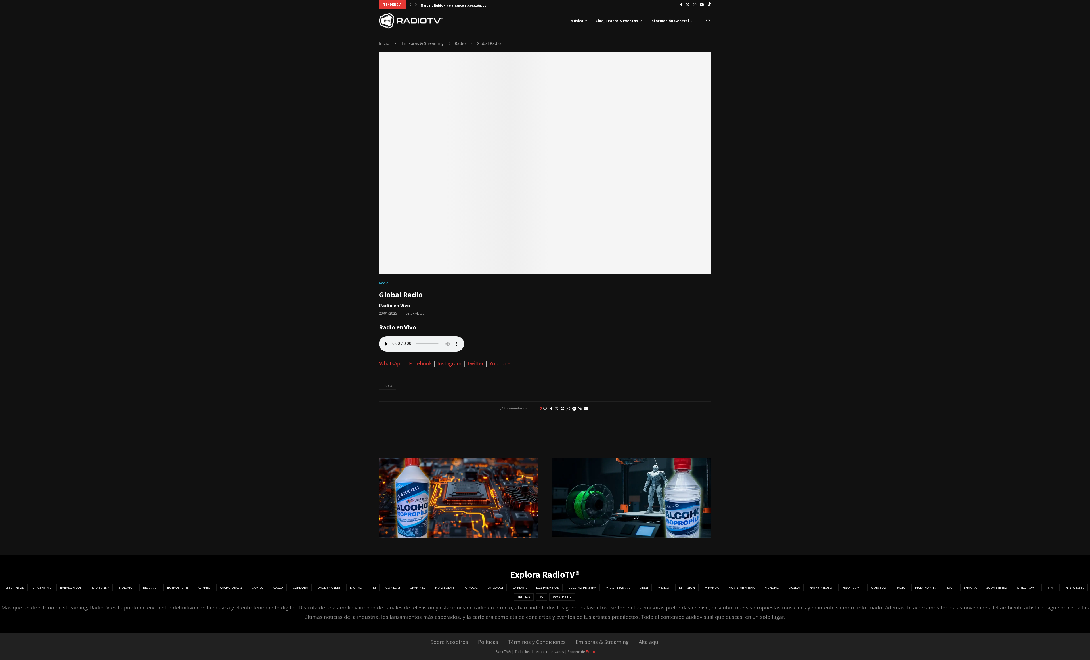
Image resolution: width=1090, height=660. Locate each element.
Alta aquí (649, 641)
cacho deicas (231, 587)
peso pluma (851, 587)
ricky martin (925, 587)
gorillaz (392, 587)
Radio (460, 43)
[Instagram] (694, 4)
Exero (590, 651)
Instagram (449, 363)
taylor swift (1027, 587)
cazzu (278, 587)
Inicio (384, 43)
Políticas (488, 641)
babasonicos (71, 587)
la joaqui (495, 587)
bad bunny (100, 587)
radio (387, 386)
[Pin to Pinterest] (562, 408)
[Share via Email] (586, 408)
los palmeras (547, 587)
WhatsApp (391, 363)
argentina (42, 587)
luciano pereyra (582, 587)
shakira (970, 587)
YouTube (499, 363)
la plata (520, 587)
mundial (771, 587)
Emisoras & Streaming (423, 43)
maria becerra (618, 587)
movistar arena (741, 587)
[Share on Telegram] (574, 408)
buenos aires (178, 587)
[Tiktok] (709, 4)
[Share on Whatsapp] (568, 408)
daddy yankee (329, 587)
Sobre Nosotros (449, 641)
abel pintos (14, 587)
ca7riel (204, 587)
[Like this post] (545, 408)
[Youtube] (702, 4)
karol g (471, 587)
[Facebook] (681, 4)
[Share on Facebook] (551, 408)
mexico (663, 587)
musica (794, 587)
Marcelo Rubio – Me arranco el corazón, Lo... (455, 5)
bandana (126, 587)
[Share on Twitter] (557, 408)
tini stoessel (1073, 587)
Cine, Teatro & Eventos (617, 20)
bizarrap (150, 587)
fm (373, 587)
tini (1050, 587)
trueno (523, 597)
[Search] (708, 20)
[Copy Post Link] (580, 408)
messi (643, 587)
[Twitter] (687, 4)
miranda (712, 587)
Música (577, 20)
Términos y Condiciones (537, 641)
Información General (669, 20)
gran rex (417, 587)
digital (356, 587)
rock (950, 587)
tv (541, 597)
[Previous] (410, 4)
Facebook (420, 363)
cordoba (300, 587)
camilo (258, 587)
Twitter (475, 363)
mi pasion (687, 587)
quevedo (878, 587)
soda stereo (996, 587)
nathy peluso (821, 587)
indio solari (444, 587)
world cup (562, 597)
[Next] (416, 4)
